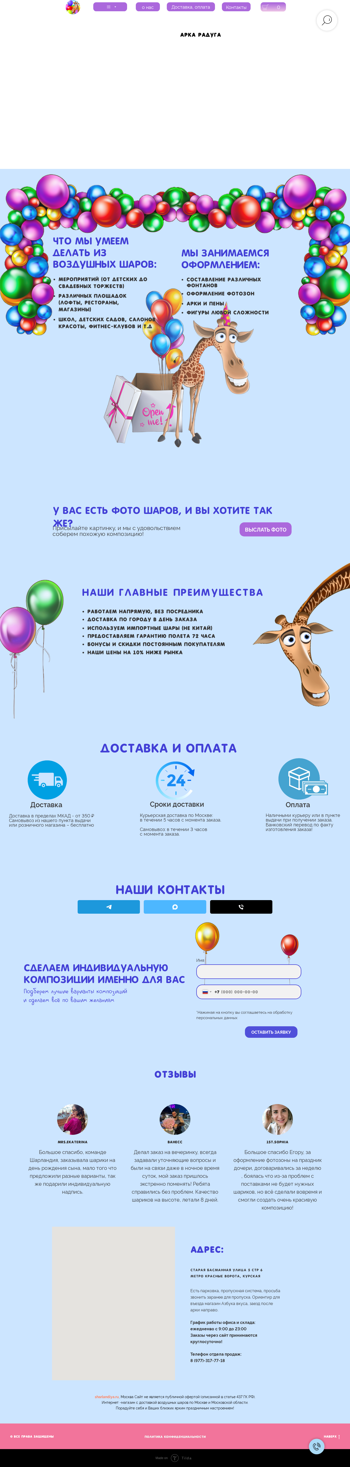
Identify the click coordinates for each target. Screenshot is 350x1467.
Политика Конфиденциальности (175, 1437)
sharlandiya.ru (107, 1396)
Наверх (330, 1436)
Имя (200, 960)
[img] (73, 7)
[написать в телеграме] (109, 907)
